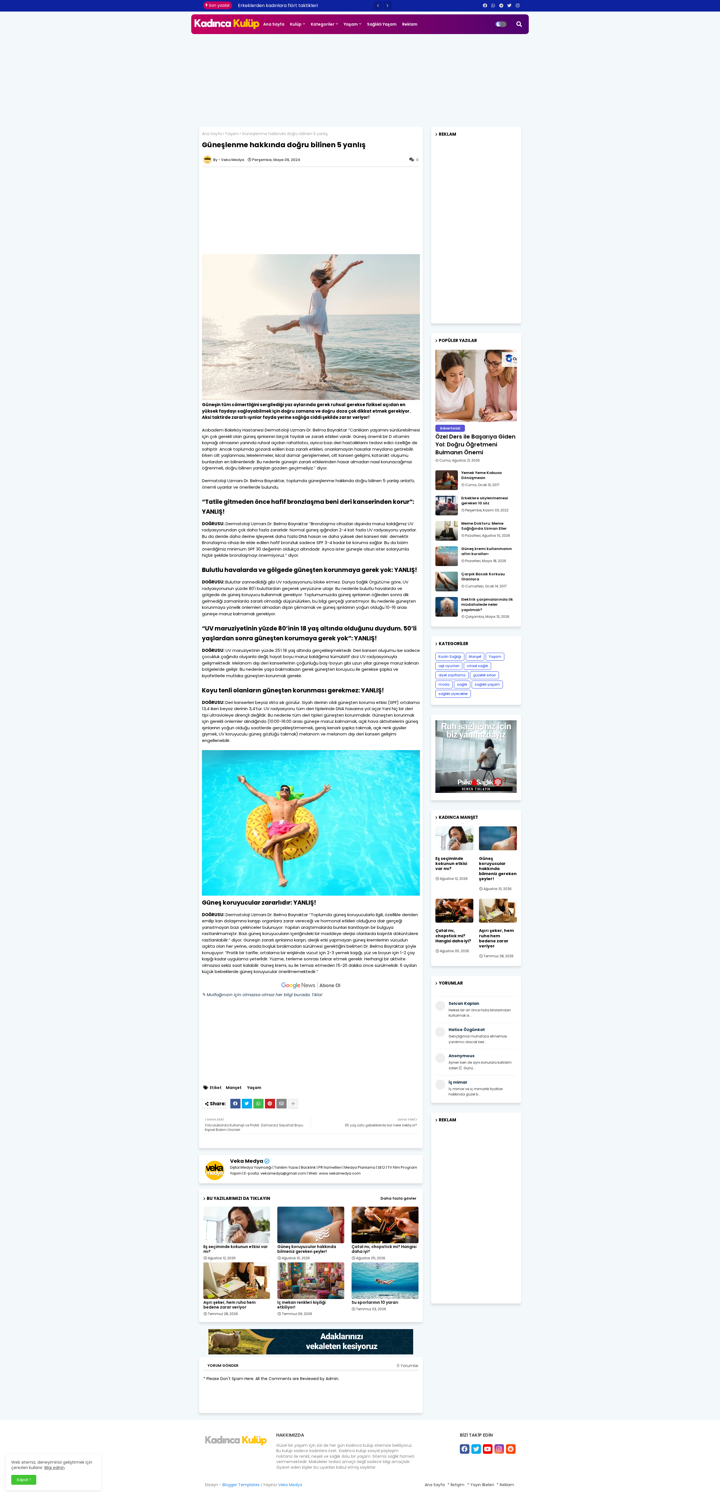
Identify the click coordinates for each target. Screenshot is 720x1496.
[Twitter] (247, 1103)
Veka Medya (246, 1160)
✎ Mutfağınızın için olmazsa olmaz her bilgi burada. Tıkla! (262, 995)
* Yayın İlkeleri (480, 1485)
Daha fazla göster (399, 1198)
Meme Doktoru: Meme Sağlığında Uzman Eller (484, 526)
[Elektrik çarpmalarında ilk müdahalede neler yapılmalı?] (446, 607)
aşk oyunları (448, 665)
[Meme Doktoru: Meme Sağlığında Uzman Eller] (446, 531)
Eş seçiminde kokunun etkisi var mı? (235, 1249)
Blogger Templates (241, 1485)
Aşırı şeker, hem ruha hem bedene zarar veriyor (229, 1305)
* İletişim (455, 1485)
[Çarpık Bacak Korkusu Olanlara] (446, 581)
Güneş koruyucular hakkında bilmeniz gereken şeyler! (306, 1249)
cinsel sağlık (477, 665)
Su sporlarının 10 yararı (375, 1302)
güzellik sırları (484, 675)
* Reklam (505, 1485)
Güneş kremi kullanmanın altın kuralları (486, 551)
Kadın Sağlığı (449, 656)
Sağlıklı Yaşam (382, 24)
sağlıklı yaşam (487, 684)
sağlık (462, 684)
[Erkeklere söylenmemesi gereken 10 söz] (446, 505)
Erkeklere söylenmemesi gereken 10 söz (484, 501)
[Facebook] (235, 1103)
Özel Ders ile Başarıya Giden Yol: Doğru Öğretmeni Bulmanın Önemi (475, 444)
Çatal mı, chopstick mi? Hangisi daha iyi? (384, 1249)
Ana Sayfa (273, 24)
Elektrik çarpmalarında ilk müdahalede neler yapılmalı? (487, 604)
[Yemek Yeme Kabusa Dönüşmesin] (446, 480)
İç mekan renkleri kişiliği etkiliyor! (301, 1305)
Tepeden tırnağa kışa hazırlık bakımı (278, 5)
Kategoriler (322, 24)
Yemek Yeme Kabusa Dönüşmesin (481, 475)
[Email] (281, 1103)
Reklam (409, 24)
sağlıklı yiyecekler (453, 693)
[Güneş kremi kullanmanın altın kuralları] (446, 556)
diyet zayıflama (451, 675)
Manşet (234, 1087)
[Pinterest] (270, 1103)
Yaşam (351, 24)
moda (443, 684)
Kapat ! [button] (24, 1479)
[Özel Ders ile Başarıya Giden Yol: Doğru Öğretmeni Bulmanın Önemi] (476, 386)
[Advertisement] (360, 79)
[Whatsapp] (258, 1103)
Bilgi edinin (54, 1467)
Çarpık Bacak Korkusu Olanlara (483, 577)
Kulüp (296, 24)
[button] (378, 5)
